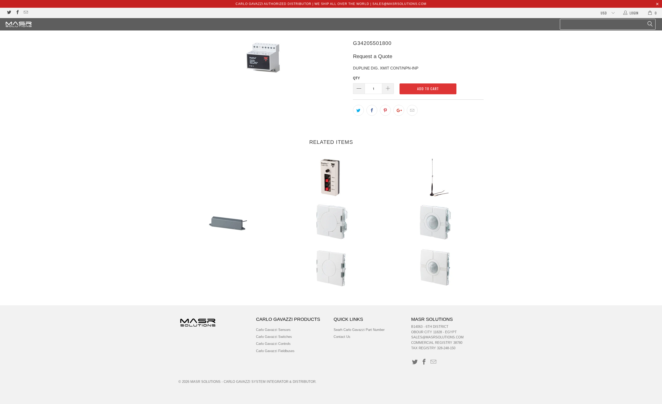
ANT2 (227, 222)
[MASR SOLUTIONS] (55, 24)
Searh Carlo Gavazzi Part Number (359, 330)
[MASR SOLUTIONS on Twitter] (8, 13)
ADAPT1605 (331, 177)
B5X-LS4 (331, 267)
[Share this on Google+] (398, 110)
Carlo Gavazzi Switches (274, 337)
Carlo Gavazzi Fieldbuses (275, 351)
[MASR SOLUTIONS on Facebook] (17, 13)
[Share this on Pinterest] (385, 110)
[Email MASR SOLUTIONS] (25, 13)
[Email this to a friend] (412, 110)
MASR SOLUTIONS (205, 382)
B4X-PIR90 (434, 222)
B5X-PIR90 (434, 267)
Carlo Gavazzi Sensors (273, 330)
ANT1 (434, 177)
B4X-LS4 (331, 222)
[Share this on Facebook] (371, 110)
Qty (356, 78)
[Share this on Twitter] (358, 110)
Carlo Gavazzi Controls (273, 344)
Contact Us (342, 337)
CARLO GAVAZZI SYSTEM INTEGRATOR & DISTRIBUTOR (269, 382)
